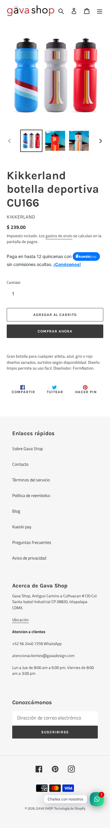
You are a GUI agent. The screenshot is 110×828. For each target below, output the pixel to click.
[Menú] (99, 10)
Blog (16, 511)
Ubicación (20, 620)
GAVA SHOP (44, 808)
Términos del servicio (31, 480)
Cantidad (13, 282)
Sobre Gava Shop (27, 448)
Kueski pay (21, 526)
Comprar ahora (55, 331)
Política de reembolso (31, 495)
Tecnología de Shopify (69, 808)
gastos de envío (59, 236)
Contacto (20, 464)
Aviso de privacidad (29, 558)
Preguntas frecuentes (31, 542)
